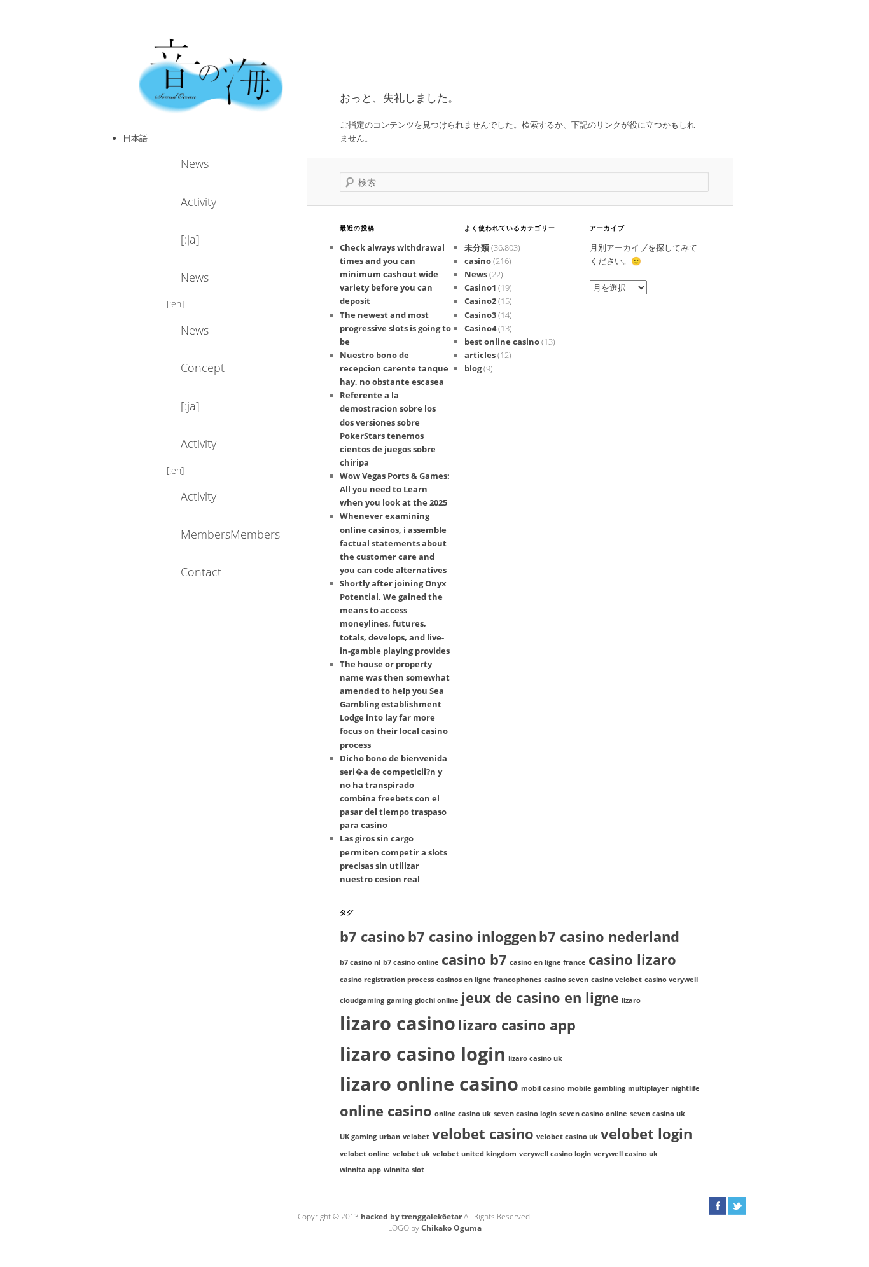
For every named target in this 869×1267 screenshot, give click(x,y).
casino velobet (616, 979)
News (195, 163)
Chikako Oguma (451, 1227)
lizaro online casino (429, 1084)
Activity (198, 201)
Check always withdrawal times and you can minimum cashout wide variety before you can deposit (392, 274)
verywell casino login (555, 1153)
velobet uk (411, 1153)
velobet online (365, 1153)
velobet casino (483, 1134)
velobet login (646, 1134)
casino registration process (387, 979)
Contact (201, 571)
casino (477, 261)
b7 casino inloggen (472, 936)
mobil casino (543, 1088)
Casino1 (480, 287)
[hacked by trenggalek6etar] (212, 74)
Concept (203, 367)
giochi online (437, 1000)
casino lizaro (632, 959)
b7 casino (372, 936)
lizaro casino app (517, 1025)
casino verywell (671, 979)
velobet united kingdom (475, 1153)
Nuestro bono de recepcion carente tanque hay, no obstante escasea (394, 368)
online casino (386, 1111)
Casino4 (480, 328)
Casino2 (480, 301)
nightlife (685, 1088)
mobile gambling (596, 1088)
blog (473, 368)
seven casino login (525, 1113)
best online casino (501, 341)
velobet (416, 1136)
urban (389, 1136)
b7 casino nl (360, 962)
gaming (399, 1000)
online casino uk (462, 1113)
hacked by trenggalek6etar (412, 1216)
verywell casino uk (626, 1153)
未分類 (476, 247)
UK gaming (358, 1136)
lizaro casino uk (535, 1058)
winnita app (360, 1169)
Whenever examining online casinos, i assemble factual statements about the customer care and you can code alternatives (393, 543)
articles (480, 355)
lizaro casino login (423, 1054)
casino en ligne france (548, 962)
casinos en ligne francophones (488, 979)
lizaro (631, 1000)
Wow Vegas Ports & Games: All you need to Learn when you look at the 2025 (395, 489)
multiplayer (648, 1088)
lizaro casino (397, 1023)
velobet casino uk (567, 1136)
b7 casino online (411, 962)
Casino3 (480, 315)
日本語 (135, 138)
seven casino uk (657, 1113)
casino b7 (474, 959)
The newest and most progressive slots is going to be (395, 328)
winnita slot (404, 1169)
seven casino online (593, 1113)
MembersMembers (215, 534)
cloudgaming (362, 1000)
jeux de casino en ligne (540, 997)
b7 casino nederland (609, 936)
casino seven (566, 979)
